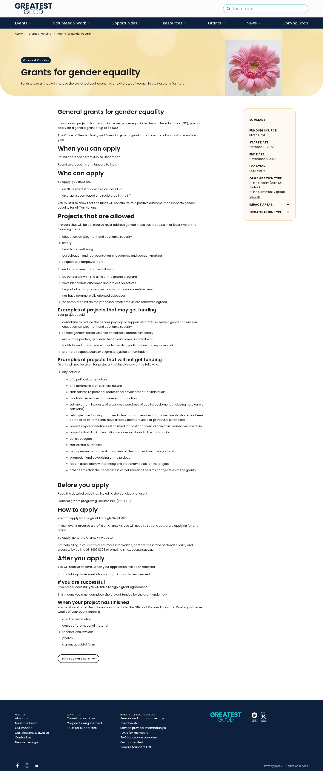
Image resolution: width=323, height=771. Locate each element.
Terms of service (297, 766)
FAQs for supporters (82, 728)
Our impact (23, 728)
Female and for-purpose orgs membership (142, 720)
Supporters (74, 715)
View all (254, 197)
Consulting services (81, 718)
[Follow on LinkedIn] (36, 765)
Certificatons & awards (32, 733)
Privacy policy (273, 766)
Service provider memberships (143, 728)
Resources (172, 23)
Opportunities (124, 23)
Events (21, 23)
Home (19, 34)
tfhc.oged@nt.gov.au (138, 549)
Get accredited (131, 742)
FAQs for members (134, 733)
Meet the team (26, 723)
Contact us (23, 737)
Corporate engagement (84, 723)
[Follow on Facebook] (17, 765)
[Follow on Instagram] (27, 765)
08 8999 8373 (95, 549)
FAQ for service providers (139, 737)
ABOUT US (20, 715)
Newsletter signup (28, 742)
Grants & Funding (40, 34)
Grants (214, 23)
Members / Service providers (137, 715)
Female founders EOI (135, 747)
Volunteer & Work (69, 23)
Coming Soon (295, 23)
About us (21, 718)
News (252, 23)
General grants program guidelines (94, 501)
